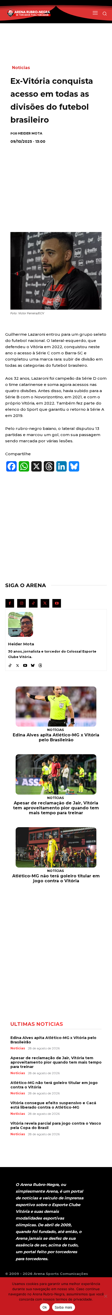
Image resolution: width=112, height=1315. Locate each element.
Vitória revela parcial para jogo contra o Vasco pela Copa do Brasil (55, 1125)
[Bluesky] (33, 664)
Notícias (21, 67)
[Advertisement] (56, 182)
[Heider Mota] (20, 624)
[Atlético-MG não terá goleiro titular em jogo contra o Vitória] (56, 847)
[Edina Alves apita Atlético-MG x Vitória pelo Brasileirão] (56, 706)
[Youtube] (56, 603)
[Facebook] (9, 603)
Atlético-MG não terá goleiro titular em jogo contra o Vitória (56, 878)
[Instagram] (21, 603)
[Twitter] (44, 603)
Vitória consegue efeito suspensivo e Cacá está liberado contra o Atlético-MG (53, 1105)
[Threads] (40, 664)
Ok (44, 1307)
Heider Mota (30, 133)
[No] (105, 1296)
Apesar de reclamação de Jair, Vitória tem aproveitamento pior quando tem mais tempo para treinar (56, 808)
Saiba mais (63, 1307)
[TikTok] (33, 603)
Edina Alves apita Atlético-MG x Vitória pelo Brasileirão (56, 737)
